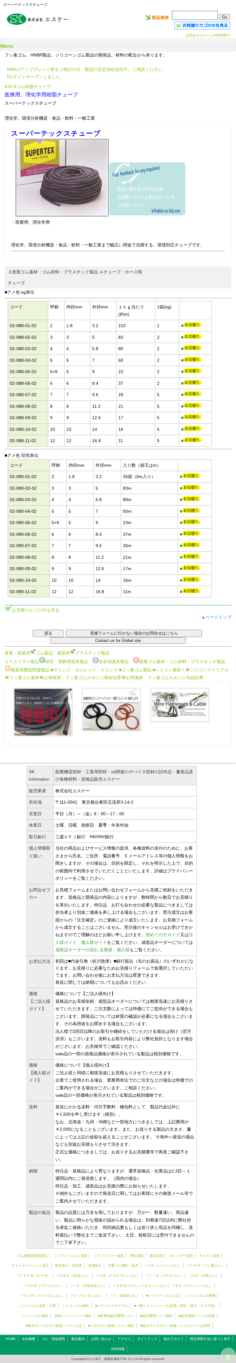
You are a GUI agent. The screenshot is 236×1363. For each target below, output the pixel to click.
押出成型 (137, 1255)
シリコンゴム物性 (75, 1305)
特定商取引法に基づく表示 (210, 1339)
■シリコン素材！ (169, 669)
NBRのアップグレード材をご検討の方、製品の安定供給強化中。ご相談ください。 (87, 69)
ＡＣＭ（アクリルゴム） (45, 1286)
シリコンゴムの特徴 (200, 1295)
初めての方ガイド (163, 934)
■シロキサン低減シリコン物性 (111, 1325)
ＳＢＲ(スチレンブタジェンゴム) (141, 1286)
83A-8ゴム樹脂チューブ (28, 86)
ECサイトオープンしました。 (36, 76)
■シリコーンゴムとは (162, 1295)
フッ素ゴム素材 (24, 677)
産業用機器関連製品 (30, 669)
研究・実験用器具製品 (66, 661)
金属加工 (95, 1265)
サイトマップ (147, 1339)
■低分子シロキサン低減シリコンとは (54, 1325)
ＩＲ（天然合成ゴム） (90, 1286)
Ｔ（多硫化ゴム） (126, 1295)
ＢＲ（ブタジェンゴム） (193, 1286)
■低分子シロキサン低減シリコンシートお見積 (175, 1325)
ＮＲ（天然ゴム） (205, 1275)
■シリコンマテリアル (111, 1305)
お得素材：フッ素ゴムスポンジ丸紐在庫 (164, 677)
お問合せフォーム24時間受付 (208, 35)
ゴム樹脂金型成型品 (32, 1255)
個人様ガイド (94, 942)
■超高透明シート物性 (156, 1316)
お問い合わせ (101, 1339)
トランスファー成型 (108, 1255)
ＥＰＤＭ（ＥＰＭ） (35, 1275)
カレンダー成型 (181, 1255)
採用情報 (118, 1349)
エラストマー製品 (22, 661)
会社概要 (28, 1339)
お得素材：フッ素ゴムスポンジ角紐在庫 (82, 677)
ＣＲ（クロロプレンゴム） (119, 1275)
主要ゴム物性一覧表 (123, 1265)
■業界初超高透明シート (116, 1316)
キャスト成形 (209, 1255)
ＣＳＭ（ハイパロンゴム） (44, 1295)
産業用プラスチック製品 (83, 653)
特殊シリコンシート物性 (73, 1316)
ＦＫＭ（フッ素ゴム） (207, 1265)
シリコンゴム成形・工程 (37, 1305)
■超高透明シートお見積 (197, 1316)
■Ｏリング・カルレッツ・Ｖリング (84, 669)
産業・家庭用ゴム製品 (29, 653)
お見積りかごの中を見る (35, 610)
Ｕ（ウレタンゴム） (88, 1295)
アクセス (124, 1339)
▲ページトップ (216, 617)
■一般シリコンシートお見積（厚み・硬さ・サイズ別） (175, 1305)
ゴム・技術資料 (53, 1339)
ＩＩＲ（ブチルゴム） (166, 1275)
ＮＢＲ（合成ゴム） (75, 1275)
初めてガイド (173, 1339)
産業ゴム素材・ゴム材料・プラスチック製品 (182, 661)
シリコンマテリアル (209, 669)
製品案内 (78, 1339)
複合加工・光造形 (68, 1265)
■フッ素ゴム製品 (135, 669)
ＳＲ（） (164, 1265)
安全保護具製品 (114, 661)
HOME (11, 1339)
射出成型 (156, 1255)
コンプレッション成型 (70, 1255)
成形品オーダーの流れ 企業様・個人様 (92, 949)
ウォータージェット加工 (30, 1265)
